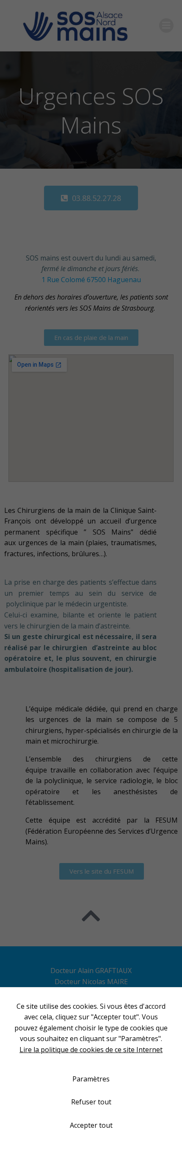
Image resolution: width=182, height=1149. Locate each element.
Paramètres (91, 1079)
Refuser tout (91, 1102)
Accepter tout (91, 1125)
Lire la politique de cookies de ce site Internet (91, 1049)
